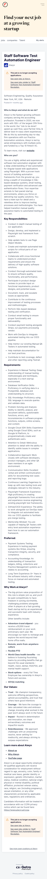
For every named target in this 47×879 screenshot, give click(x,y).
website (30, 150)
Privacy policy (18, 873)
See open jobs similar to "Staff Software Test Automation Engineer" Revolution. (25, 84)
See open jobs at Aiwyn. (21, 79)
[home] (5, 4)
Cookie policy (29, 873)
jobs (3, 40)
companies (12, 40)
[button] (42, 4)
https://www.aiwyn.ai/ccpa (16, 810)
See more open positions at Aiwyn (23, 849)
